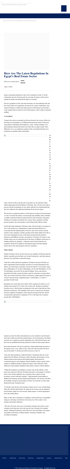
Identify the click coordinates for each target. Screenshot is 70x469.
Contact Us (49, 458)
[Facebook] (28, 463)
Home (4, 20)
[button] (64, 8)
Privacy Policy (22, 458)
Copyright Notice (40, 458)
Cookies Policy (12, 458)
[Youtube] (33, 463)
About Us (4, 458)
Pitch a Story (31, 458)
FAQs (66, 458)
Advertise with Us (58, 458)
